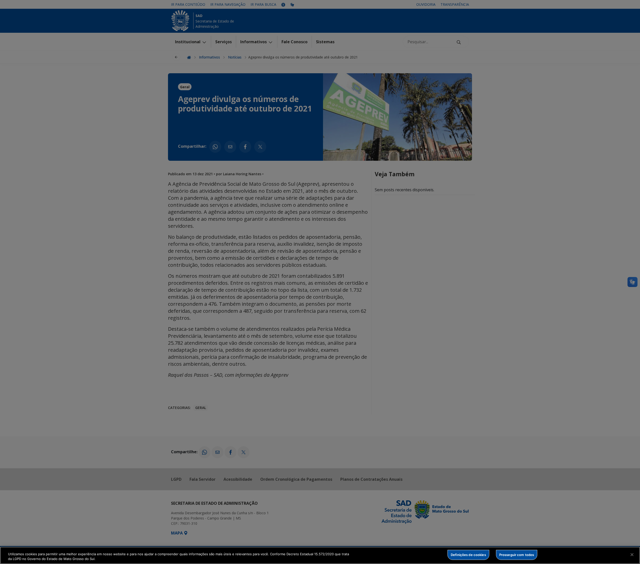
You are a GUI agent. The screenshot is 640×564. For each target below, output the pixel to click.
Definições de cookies (468, 555)
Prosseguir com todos (516, 555)
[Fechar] (632, 554)
